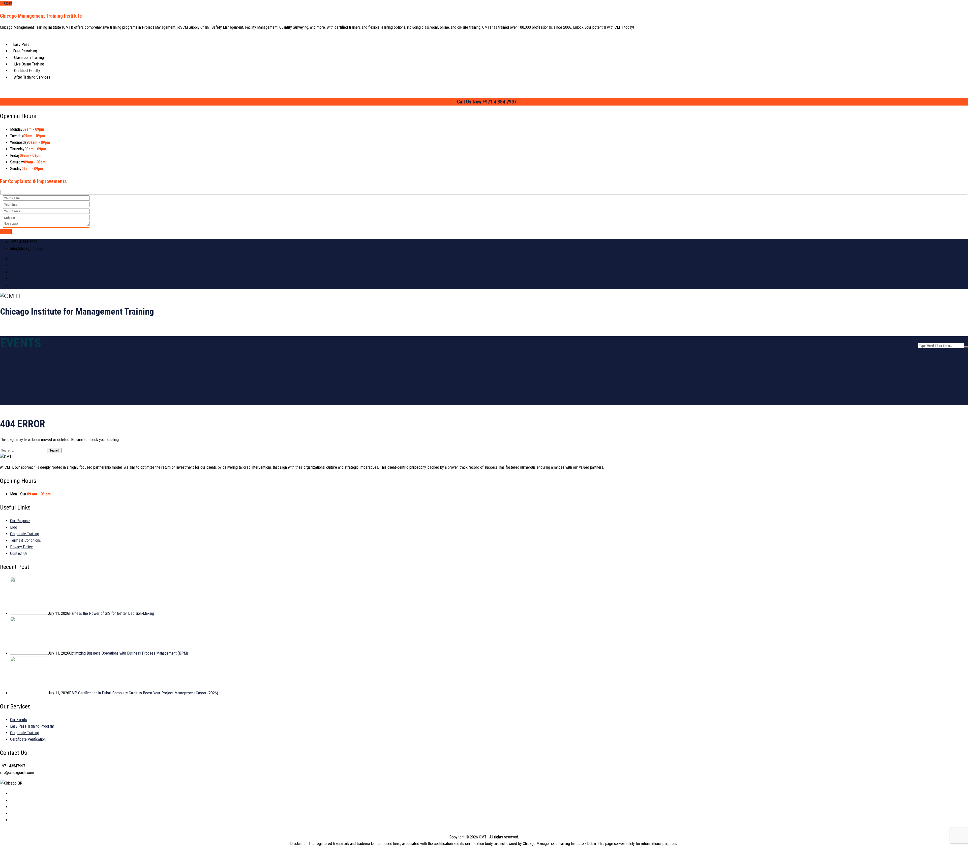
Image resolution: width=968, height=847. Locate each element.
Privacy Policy (21, 547)
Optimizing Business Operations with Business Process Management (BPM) (128, 653)
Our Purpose (724, 346)
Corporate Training (861, 346)
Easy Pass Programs (812, 346)
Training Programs (764, 346)
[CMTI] (484, 296)
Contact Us (899, 346)
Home (696, 346)
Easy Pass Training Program (32, 726)
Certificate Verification (28, 739)
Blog (13, 527)
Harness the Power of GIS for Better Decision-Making (111, 613)
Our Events (18, 719)
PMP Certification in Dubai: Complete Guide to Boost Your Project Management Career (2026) (143, 693)
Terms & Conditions (25, 540)
